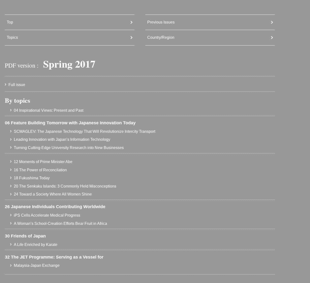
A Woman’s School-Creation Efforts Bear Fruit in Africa (60, 223)
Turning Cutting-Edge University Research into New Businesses (69, 148)
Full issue (16, 85)
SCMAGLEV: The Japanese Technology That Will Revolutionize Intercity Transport (84, 131)
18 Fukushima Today (32, 178)
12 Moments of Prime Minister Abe (43, 162)
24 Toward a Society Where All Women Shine (53, 194)
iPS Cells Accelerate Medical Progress (47, 215)
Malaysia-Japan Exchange (37, 265)
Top (10, 22)
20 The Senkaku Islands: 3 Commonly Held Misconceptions (65, 186)
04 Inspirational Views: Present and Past (48, 110)
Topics (12, 37)
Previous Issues (161, 22)
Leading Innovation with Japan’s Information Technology (62, 139)
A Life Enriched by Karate (35, 245)
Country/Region (160, 37)
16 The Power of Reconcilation (40, 170)
